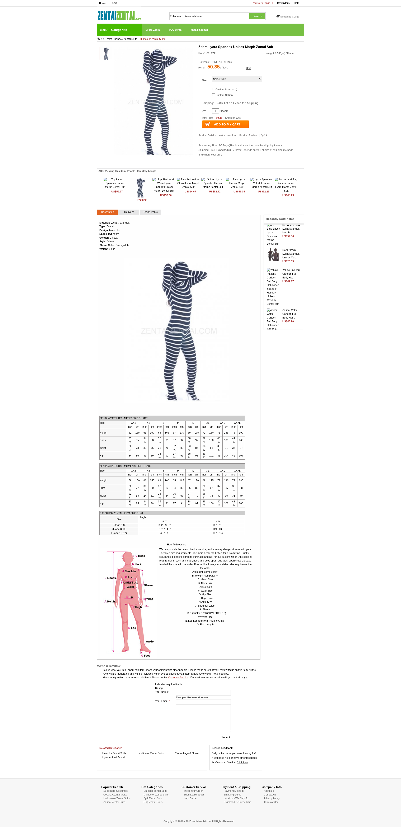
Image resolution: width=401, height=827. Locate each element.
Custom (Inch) (226, 89)
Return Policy (150, 212)
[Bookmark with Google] (156, 162)
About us (269, 790)
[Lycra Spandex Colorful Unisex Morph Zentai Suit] (261, 187)
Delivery (129, 212)
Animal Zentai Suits (114, 802)
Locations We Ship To (236, 798)
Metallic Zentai (199, 29)
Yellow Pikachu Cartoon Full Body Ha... (291, 269)
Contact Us (270, 794)
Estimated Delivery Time (237, 802)
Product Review (248, 135)
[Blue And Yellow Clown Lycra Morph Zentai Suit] (188, 187)
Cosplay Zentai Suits (115, 794)
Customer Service (178, 677)
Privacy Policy (272, 798)
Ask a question (227, 135)
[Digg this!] (148, 162)
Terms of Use (271, 802)
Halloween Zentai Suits (116, 798)
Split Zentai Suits (152, 798)
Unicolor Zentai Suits (114, 753)
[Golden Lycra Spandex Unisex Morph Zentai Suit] (213, 187)
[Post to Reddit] (131, 162)
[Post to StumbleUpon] (126, 162)
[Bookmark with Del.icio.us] (152, 162)
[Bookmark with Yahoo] (135, 162)
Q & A (264, 135)
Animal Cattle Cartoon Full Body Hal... (290, 309)
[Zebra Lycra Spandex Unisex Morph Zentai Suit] (139, 196)
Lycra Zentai (153, 29)
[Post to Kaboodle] (143, 162)
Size (204, 80)
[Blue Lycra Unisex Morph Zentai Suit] (237, 187)
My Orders (283, 3)
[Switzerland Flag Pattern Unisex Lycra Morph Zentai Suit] (286, 190)
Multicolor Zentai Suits (151, 753)
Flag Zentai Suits (152, 802)
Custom (224, 95)
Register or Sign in (262, 3)
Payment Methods (234, 790)
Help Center (190, 798)
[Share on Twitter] (139, 162)
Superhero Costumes (115, 790)
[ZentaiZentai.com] (119, 13)
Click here (242, 762)
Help (296, 3)
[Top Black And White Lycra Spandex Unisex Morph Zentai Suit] (164, 190)
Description (107, 212)
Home (102, 3)
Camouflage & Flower (187, 753)
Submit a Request (194, 794)
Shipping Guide (232, 794)
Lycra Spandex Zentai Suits (121, 39)
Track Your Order (193, 790)
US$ (114, 3)
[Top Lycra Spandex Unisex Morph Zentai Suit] (115, 187)
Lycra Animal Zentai (113, 757)
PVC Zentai (175, 29)
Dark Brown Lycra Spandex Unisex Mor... (290, 249)
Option (229, 95)
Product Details (207, 135)
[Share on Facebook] (160, 162)
